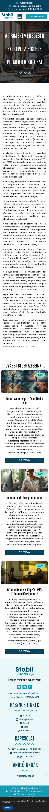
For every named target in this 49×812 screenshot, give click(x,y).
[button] (20, 16)
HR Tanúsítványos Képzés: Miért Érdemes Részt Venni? (24, 592)
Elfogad (7, 808)
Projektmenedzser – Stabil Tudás (19, 346)
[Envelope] (24, 687)
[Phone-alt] (30, 687)
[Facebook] (19, 687)
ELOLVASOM (24, 460)
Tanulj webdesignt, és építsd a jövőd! (24, 400)
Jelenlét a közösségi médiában (24, 497)
